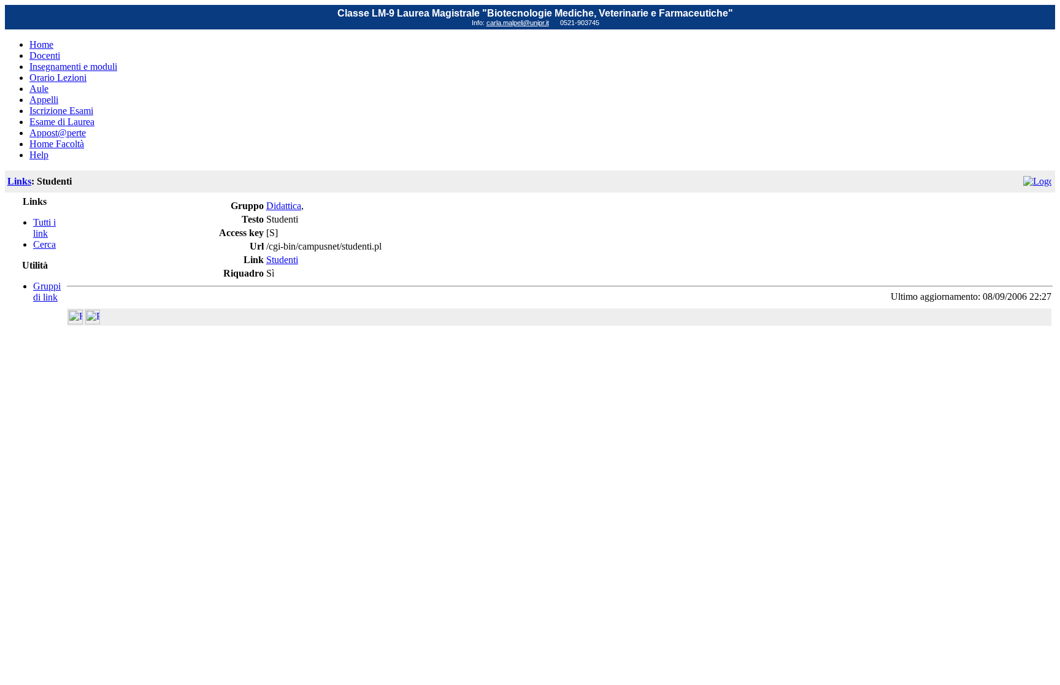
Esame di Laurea (61, 122)
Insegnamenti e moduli (73, 66)
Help (38, 155)
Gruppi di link (47, 291)
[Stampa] (92, 321)
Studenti (282, 259)
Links (19, 181)
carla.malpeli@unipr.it (517, 22)
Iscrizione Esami (61, 110)
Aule (38, 88)
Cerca (44, 244)
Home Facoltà (56, 144)
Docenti (44, 55)
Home (41, 44)
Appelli (43, 99)
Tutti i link (44, 228)
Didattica (283, 206)
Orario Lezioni (57, 77)
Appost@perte (57, 133)
